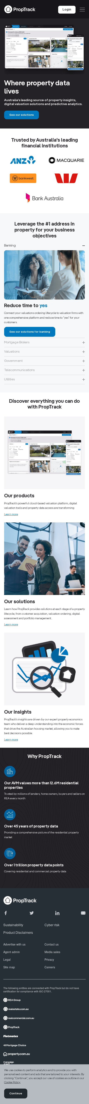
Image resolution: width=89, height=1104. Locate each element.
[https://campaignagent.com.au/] (43, 1063)
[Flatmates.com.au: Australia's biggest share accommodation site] (43, 1036)
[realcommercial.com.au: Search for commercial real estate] (43, 1018)
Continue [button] (15, 1093)
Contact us (51, 944)
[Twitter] (31, 913)
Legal (7, 959)
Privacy (49, 959)
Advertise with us (14, 944)
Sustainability (13, 924)
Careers (49, 967)
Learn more (11, 514)
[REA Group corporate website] (43, 1000)
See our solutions (21, 114)
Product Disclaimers (18, 932)
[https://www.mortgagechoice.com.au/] (43, 1045)
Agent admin (11, 952)
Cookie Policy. (12, 1082)
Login (67, 9)
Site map (9, 967)
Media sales (52, 952)
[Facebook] (5, 913)
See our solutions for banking (29, 331)
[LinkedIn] (57, 913)
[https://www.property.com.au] (43, 1054)
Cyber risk (51, 924)
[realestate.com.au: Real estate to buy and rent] (43, 1009)
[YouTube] (83, 913)
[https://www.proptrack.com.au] (43, 1027)
